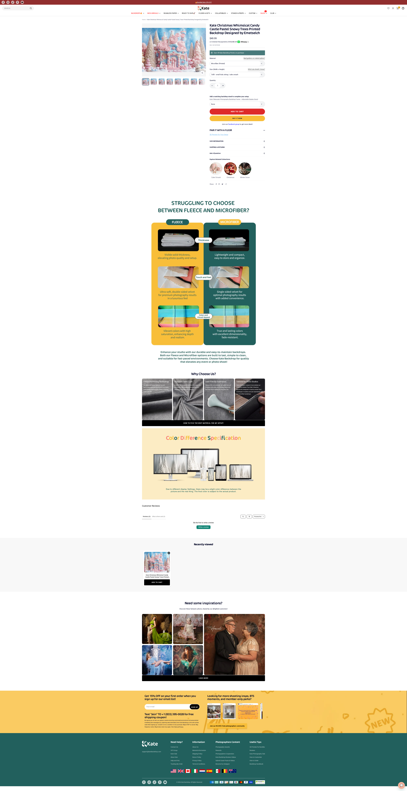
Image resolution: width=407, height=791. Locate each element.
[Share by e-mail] (226, 184)
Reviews (252, 750)
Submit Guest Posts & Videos (225, 760)
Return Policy (196, 757)
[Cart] (398, 8)
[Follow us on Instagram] (8, 2)
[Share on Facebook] (216, 184)
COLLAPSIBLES (220, 13)
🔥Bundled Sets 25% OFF (203, 2)
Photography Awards (223, 747)
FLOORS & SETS (204, 13)
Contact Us (174, 747)
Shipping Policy (197, 754)
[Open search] (243, 516)
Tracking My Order (177, 764)
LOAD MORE (203, 678)
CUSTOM (252, 13)
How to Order (254, 760)
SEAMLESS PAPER (170, 13)
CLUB (272, 13)
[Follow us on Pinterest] (17, 2)
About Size (174, 757)
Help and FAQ (175, 760)
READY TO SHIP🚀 (188, 13)
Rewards (218, 750)
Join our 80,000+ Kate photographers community (227, 726)
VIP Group (174, 750)
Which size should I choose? (256, 69)
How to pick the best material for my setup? (203, 423)
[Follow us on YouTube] (22, 2)
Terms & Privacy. (178, 727)
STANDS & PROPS (237, 13)
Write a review (203, 527)
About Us (195, 747)
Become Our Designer (223, 764)
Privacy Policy (196, 760)
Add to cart (157, 582)
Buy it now (237, 118)
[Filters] (249, 516)
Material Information (199, 750)
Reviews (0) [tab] (147, 516)
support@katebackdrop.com (151, 751)
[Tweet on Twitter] (222, 184)
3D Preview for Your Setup (219, 135)
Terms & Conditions (198, 764)
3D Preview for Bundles (257, 747)
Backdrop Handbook (256, 764)
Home (144, 19)
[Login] (393, 8)
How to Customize (256, 757)
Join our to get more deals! (237, 124)
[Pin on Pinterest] (219, 184)
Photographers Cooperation (225, 754)
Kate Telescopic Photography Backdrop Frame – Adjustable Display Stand (234, 99)
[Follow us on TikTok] (12, 2)
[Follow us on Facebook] (3, 2)
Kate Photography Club (257, 754)
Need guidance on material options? (254, 58)
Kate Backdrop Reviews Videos (226, 757)
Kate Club (174, 754)
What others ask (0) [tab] (158, 516)
